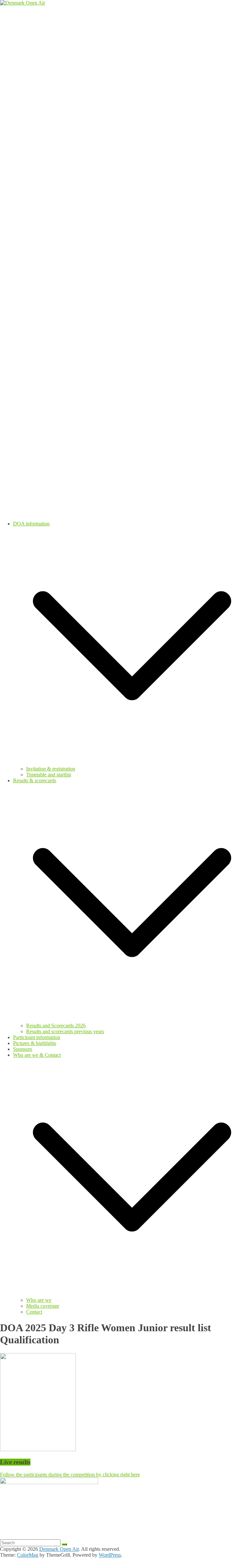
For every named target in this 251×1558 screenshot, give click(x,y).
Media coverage (42, 1306)
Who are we (38, 1300)
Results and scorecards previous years (65, 1031)
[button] (132, 763)
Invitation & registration (50, 768)
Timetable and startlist (48, 774)
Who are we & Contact (37, 1055)
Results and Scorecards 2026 (56, 1025)
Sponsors (22, 1049)
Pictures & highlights (34, 1043)
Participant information (36, 1037)
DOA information (31, 523)
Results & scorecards (34, 780)
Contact (34, 1312)
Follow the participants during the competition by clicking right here (70, 1474)
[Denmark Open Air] (22, 3)
